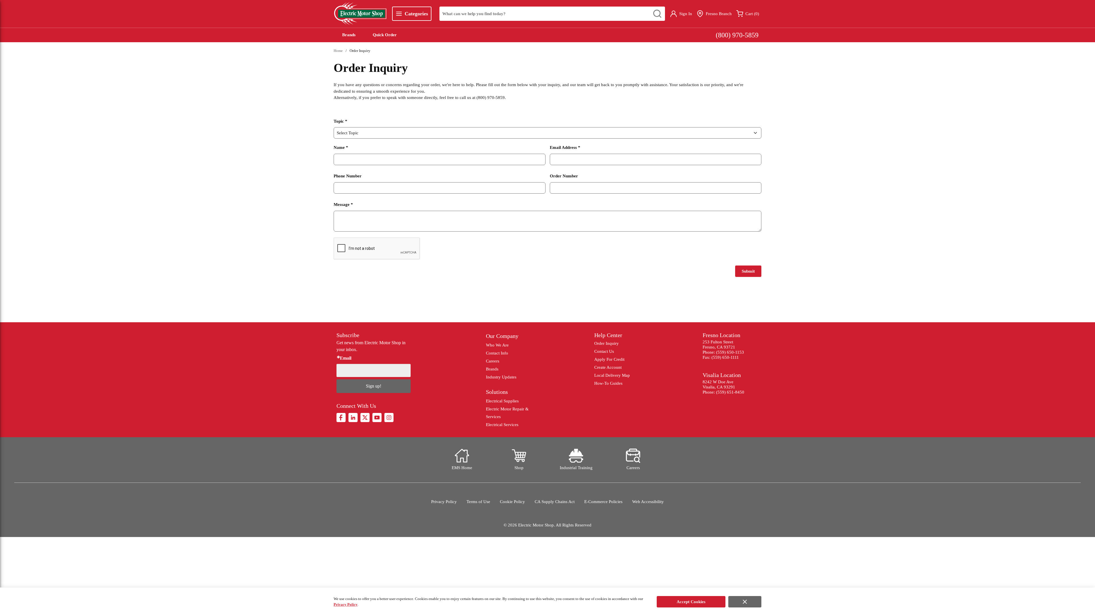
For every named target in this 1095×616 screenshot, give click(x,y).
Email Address (565, 147)
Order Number (564, 176)
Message (343, 204)
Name (341, 147)
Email (345, 358)
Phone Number (348, 176)
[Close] (744, 601)
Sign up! (373, 386)
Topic (340, 121)
